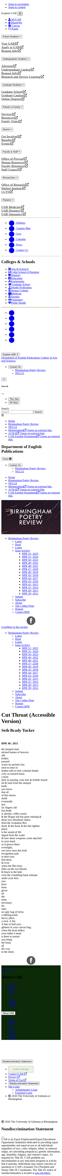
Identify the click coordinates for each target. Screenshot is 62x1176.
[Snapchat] (11, 334)
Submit (19, 596)
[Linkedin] (11, 340)
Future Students (11, 36)
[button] (31, 627)
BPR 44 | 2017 (30, 578)
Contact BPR (22, 612)
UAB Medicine (10, 207)
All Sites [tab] (14, 402)
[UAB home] (31, 351)
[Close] (19, 13)
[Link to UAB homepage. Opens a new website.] (31, 1048)
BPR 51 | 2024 (30, 556)
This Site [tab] (14, 399)
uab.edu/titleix (42, 1173)
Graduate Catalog (12, 95)
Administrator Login (26, 1089)
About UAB (8, 1013)
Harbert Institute (11, 188)
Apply (11, 984)
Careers (12, 1002)
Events (6, 143)
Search (5, 408)
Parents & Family (12, 107)
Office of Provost (12, 159)
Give (11, 990)
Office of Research (13, 185)
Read (18, 544)
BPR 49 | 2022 (30, 562)
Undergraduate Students (15, 59)
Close (6, 459)
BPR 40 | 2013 (30, 590)
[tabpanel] (31, 410)
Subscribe (20, 599)
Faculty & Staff (11, 151)
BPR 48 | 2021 (30, 566)
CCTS (6, 192)
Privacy (14, 1077)
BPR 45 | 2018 (30, 575)
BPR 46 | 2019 (30, 572)
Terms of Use (17, 1080)
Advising (7, 66)
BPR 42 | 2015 (30, 584)
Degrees (12, 987)
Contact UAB (17, 1073)
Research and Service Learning (20, 77)
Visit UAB (8, 44)
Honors (19, 609)
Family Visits (9, 121)
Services (6, 114)
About (18, 602)
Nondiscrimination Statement (17, 1061)
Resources (7, 118)
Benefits (6, 140)
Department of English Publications (21, 357)
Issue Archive (22, 550)
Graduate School (11, 92)
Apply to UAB (10, 47)
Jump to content (16, 7)
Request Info (9, 51)
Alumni (6, 129)
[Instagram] (11, 323)
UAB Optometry (11, 214)
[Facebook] (11, 312)
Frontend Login (23, 1092)
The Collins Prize (24, 605)
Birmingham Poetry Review (30, 370)
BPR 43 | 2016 (30, 581)
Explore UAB (9, 354)
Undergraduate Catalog (15, 69)
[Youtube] (11, 329)
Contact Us (15, 367)
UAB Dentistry (10, 211)
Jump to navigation (18, 4)
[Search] (3, 379)
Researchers (9, 177)
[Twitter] (11, 318)
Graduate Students (12, 85)
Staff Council (9, 169)
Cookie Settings (21, 1069)
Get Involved (9, 136)
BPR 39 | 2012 (30, 593)
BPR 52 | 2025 (30, 553)
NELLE (19, 373)
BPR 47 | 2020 (30, 569)
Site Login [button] (14, 1086)
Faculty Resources (12, 166)
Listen (18, 547)
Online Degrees (11, 99)
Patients (7, 200)
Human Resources (12, 162)
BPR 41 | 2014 (30, 587)
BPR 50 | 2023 (30, 559)
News (11, 993)
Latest (18, 541)
